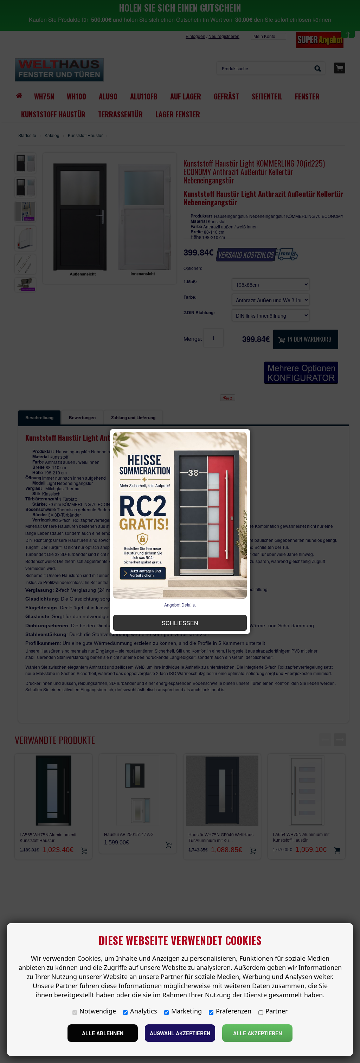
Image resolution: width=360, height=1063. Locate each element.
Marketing (186, 1011)
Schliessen (180, 623)
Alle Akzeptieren (257, 1033)
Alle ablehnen (102, 1033)
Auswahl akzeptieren (180, 1033)
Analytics (143, 1011)
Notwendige (97, 1011)
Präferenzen (233, 1011)
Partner (276, 1011)
